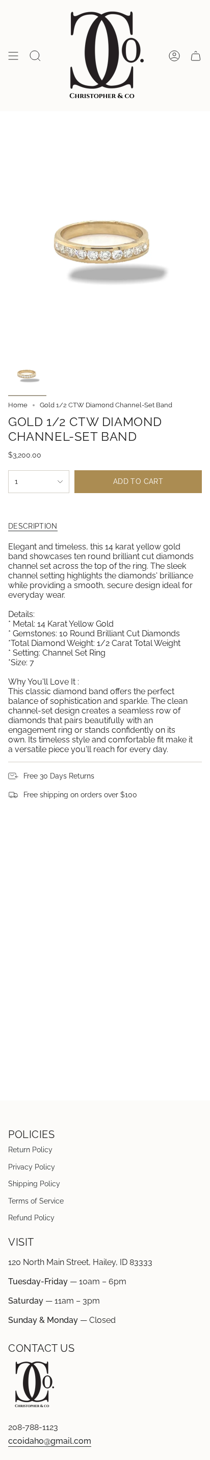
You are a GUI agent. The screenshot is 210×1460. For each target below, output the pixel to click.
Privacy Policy (31, 1167)
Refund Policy (31, 1218)
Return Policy (30, 1150)
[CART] (195, 56)
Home (18, 405)
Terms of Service (36, 1201)
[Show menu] (13, 56)
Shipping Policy (34, 1184)
